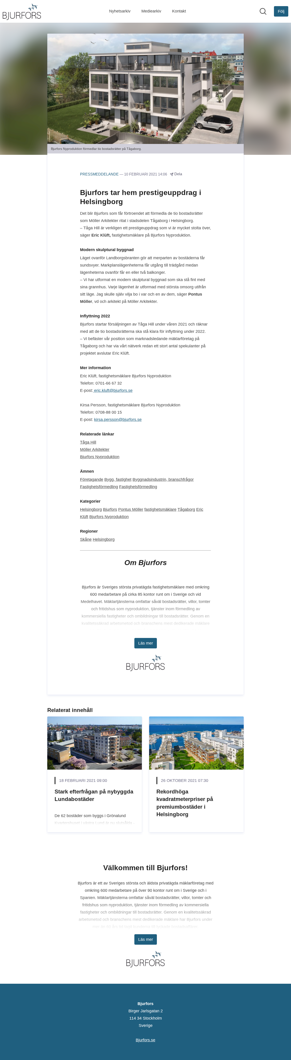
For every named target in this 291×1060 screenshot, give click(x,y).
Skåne (86, 539)
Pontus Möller (130, 509)
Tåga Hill (88, 442)
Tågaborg (186, 509)
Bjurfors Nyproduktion (99, 457)
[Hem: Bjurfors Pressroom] (22, 11)
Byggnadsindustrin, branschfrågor (163, 479)
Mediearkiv (151, 11)
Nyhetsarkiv (119, 11)
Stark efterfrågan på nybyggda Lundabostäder (94, 795)
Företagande (91, 479)
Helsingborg (91, 509)
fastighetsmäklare (160, 509)
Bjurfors (110, 509)
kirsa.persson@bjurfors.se (118, 419)
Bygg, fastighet (117, 479)
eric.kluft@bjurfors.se (113, 390)
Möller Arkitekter (94, 449)
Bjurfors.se (145, 1040)
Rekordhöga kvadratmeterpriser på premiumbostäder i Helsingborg (184, 803)
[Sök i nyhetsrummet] (263, 11)
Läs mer (145, 643)
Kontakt (179, 11)
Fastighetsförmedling (99, 486)
